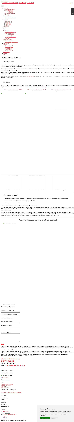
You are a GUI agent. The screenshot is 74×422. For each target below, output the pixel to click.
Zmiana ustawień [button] (54, 418)
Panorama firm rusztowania (6, 385)
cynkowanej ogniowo (29, 76)
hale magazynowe (45, 86)
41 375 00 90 (5, 411)
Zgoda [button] (41, 418)
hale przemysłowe (29, 86)
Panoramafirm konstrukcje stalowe (7, 384)
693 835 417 (7, 413)
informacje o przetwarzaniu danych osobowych (11, 392)
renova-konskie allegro (5, 387)
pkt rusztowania (3, 386)
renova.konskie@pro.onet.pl (15, 365)
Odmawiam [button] (47, 418)
